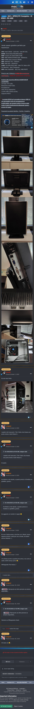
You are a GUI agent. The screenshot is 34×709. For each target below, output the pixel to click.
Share (8, 661)
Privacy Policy (10, 690)
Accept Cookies (7, 706)
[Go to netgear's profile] (3, 427)
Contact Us (18, 690)
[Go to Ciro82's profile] (3, 40)
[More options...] (31, 41)
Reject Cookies (18, 706)
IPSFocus (15, 688)
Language (21, 688)
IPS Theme (9, 688)
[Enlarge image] (17, 121)
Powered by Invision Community (17, 693)
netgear (22, 451)
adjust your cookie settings (20, 699)
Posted (12, 41)
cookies (11, 698)
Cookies (25, 690)
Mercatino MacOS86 (17, 30)
